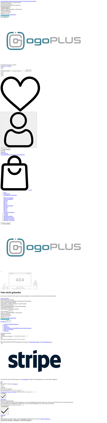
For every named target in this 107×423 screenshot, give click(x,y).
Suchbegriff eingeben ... (6, 70)
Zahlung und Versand (8, 329)
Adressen (16, 154)
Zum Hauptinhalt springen (7, 1)
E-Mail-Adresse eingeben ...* (7, 336)
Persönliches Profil (9, 154)
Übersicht (3, 154)
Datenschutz (6, 326)
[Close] (2, 386)
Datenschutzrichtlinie (34, 342)
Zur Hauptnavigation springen (29, 1)
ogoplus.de (15, 384)
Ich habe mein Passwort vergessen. (9, 392)
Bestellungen (22, 154)
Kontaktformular (12, 14)
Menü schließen (6, 149)
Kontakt (5, 325)
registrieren (5, 153)
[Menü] (2, 68)
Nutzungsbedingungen (47, 342)
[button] (3, 415)
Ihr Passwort (20, 392)
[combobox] (18, 71)
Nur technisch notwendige (6, 420)
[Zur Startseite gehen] (44, 63)
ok (1, 337)
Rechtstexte (3, 321)
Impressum (6, 330)
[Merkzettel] (20, 111)
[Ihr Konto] (19, 130)
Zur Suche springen (17, 1)
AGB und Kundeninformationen (10, 324)
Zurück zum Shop (5, 298)
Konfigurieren (16, 420)
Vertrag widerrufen (5, 16)
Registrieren (3, 399)
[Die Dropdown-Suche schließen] (30, 70)
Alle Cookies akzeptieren (25, 420)
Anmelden (3, 152)
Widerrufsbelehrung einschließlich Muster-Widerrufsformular (17, 328)
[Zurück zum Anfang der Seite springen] (2, 417)
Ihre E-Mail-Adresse (5, 390)
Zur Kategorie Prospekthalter (10, 195)
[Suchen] (27, 71)
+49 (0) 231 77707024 (6, 66)
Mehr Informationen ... (46, 418)
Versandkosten (25, 379)
